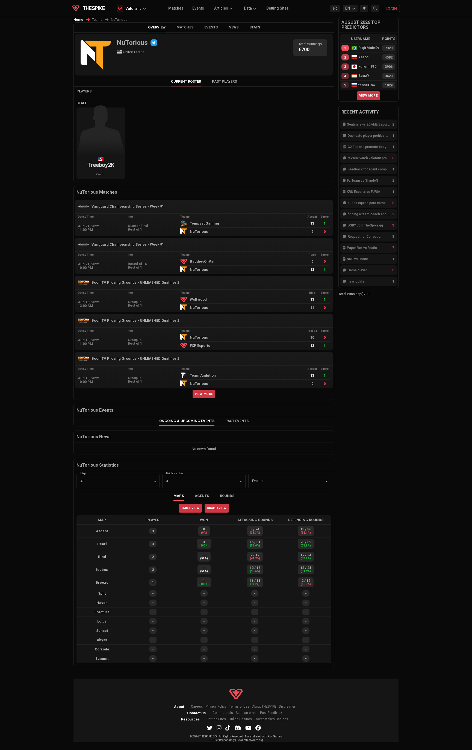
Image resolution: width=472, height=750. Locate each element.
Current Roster (186, 81)
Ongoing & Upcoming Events (186, 421)
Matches (176, 8)
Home (78, 20)
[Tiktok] (227, 728)
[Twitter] (154, 42)
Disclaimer (287, 706)
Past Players (224, 81)
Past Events (237, 421)
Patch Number (174, 473)
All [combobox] (82, 481)
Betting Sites (277, 8)
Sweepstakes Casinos (271, 719)
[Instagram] (219, 728)
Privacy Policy (216, 706)
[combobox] (282, 481)
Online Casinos (240, 719)
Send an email (246, 713)
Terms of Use (239, 706)
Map (83, 473)
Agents (202, 496)
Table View (190, 508)
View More (204, 394)
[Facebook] (258, 728)
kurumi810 (367, 66)
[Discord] (237, 728)
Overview (157, 27)
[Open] (326, 481)
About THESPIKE (264, 706)
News (233, 27)
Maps (178, 496)
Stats (254, 27)
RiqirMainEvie (368, 48)
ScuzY (363, 76)
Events (198, 8)
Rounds (227, 496)
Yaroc (363, 57)
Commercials (223, 713)
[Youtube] (248, 728)
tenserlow (367, 85)
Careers (197, 706)
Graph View (217, 508)
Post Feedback (271, 713)
